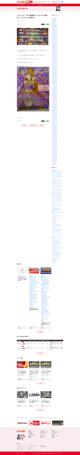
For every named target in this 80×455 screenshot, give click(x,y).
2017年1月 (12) (54, 162)
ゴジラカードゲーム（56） (56, 202)
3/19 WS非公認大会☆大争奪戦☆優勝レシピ (34, 401)
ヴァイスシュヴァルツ (20, 117)
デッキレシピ (51, 4)
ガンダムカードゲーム (32, 304)
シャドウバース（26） (55, 257)
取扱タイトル (23, 4)
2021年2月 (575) (54, 101)
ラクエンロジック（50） (55, 251)
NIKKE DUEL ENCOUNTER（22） (57, 209)
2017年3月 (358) (54, 160)
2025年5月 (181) (54, 36)
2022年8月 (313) (54, 78)
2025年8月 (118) (54, 33)
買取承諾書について (42, 435)
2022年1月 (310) (54, 87)
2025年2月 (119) (54, 40)
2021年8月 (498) (54, 93)
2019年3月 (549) (54, 130)
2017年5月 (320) (54, 157)
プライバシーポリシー (55, 435)
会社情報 (18, 453)
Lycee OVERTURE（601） (56, 224)
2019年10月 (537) (54, 121)
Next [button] (64, 423)
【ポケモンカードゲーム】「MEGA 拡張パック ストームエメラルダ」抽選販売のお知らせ (22, 278)
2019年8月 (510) (54, 123)
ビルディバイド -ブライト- (44, 318)
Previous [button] (15, 423)
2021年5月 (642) (54, 97)
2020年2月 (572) (54, 116)
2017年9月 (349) (54, 152)
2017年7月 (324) (54, 155)
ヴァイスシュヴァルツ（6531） (56, 175)
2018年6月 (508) (54, 141)
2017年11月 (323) (54, 150)
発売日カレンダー (42, 437)
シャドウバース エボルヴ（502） (57, 183)
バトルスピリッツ (36, 282)
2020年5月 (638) (54, 112)
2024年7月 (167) (54, 49)
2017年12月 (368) (54, 149)
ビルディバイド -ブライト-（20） (57, 204)
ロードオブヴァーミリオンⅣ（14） (57, 247)
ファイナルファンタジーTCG (45, 321)
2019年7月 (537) (54, 125)
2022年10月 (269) (54, 75)
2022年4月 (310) (54, 83)
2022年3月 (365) (54, 84)
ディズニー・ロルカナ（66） (56, 197)
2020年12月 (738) (54, 103)
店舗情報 (57, 4)
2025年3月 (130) (54, 39)
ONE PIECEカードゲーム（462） (57, 192)
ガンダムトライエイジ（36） (56, 239)
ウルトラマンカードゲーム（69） (57, 194)
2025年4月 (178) (54, 38)
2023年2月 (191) (54, 70)
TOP (18, 417)
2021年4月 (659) (54, 98)
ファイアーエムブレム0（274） (56, 230)
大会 (28, 4)
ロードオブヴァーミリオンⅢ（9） (57, 248)
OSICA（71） (54, 227)
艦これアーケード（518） (56, 244)
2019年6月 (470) (54, 126)
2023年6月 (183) (54, 65)
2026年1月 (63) (54, 26)
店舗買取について (42, 433)
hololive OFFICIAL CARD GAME (33, 297)
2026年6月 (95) (54, 20)
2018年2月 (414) (54, 146)
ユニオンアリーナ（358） (56, 199)
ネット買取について (42, 434)
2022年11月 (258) (54, 74)
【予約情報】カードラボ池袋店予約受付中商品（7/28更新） (45, 324)
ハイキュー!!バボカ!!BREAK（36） (57, 198)
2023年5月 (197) (54, 67)
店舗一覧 (22, 417)
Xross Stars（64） (54, 220)
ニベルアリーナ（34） (55, 210)
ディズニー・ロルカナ (32, 300)
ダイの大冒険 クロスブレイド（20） (57, 243)
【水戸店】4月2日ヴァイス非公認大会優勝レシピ (22, 401)
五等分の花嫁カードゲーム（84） (57, 182)
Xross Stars (31, 305)
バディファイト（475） (55, 231)
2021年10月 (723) (54, 91)
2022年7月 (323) (54, 79)
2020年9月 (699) (54, 107)
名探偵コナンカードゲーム (33, 287)
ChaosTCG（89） (54, 249)
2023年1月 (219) (54, 72)
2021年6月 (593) (54, 96)
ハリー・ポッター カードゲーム (45, 313)
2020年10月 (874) (54, 106)
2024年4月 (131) (54, 53)
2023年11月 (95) (54, 59)
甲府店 (30, 378)
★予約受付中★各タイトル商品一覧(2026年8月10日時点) (34, 309)
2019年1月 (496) (54, 132)
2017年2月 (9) (54, 161)
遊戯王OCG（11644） (55, 170)
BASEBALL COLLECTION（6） (56, 254)
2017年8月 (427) (54, 154)
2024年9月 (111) (54, 46)
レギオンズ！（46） (55, 261)
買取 (46, 4)
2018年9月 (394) (54, 137)
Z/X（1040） (54, 221)
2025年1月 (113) (54, 41)
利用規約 (53, 437)
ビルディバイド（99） (55, 203)
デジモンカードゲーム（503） (56, 201)
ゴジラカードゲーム (32, 307)
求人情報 (53, 430)
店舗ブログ (31, 417)
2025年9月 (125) (54, 31)
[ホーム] (18, 5)
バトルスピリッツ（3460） (56, 188)
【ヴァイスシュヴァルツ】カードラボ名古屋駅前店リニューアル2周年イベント (22, 372)
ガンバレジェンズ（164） (56, 241)
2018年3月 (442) (54, 145)
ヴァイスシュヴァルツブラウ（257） (57, 176)
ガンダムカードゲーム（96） (56, 193)
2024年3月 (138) (54, 54)
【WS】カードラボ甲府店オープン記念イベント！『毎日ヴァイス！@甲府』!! (46, 372)
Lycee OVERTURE (43, 301)
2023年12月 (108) (54, 58)
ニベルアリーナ (47, 312)
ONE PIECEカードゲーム (33, 286)
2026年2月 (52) (54, 25)
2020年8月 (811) (54, 108)
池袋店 (42, 327)
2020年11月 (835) (54, 104)
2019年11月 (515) (54, 120)
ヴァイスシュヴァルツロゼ (33, 295)
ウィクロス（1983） (55, 214)
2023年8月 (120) (54, 63)
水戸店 (19, 327)
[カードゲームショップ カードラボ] (21, 2)
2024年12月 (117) (54, 43)
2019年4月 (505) (54, 128)
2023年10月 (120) (54, 60)
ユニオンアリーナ (32, 288)
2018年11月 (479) (54, 135)
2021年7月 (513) (54, 94)
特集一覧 (53, 434)
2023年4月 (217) (54, 68)
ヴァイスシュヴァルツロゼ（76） (57, 177)
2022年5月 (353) (54, 82)
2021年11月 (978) (54, 89)
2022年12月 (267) (54, 73)
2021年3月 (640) (54, 99)
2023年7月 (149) (54, 64)
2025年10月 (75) (54, 30)
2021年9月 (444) (54, 92)
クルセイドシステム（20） (56, 252)
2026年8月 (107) (54, 17)
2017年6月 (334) (54, 156)
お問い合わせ (23, 453)
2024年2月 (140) (54, 55)
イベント (32, 4)
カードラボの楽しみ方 (39, 4)
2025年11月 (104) (54, 29)
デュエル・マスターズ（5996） (56, 172)
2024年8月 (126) (54, 48)
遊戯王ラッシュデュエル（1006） (57, 171)
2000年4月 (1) (54, 164)
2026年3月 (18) (54, 24)
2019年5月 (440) (54, 127)
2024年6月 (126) (54, 50)
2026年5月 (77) (54, 21)
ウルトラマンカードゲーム (33, 299)
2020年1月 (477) (54, 117)
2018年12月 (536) (54, 133)
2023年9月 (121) (54, 62)
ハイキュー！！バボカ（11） (56, 256)
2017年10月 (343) (54, 151)
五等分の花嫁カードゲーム (44, 284)
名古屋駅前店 (19, 378)
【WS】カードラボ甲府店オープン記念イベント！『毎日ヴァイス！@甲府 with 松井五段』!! (34, 372)
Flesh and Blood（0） (55, 208)
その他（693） (54, 262)
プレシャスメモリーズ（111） (56, 226)
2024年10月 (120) (54, 45)
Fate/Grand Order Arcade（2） (56, 253)
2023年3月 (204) (54, 69)
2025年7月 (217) (54, 34)
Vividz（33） (54, 222)
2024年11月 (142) (54, 44)
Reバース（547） (54, 179)
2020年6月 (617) (54, 111)
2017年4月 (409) (54, 159)
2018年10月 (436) (54, 136)
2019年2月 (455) (54, 131)
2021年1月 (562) (54, 102)
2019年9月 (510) (54, 122)
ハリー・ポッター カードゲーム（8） (57, 225)
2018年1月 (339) (54, 147)
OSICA (42, 320)
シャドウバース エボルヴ (44, 287)
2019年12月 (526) (54, 118)
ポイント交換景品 (54, 433)
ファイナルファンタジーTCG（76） (57, 229)
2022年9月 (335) (54, 77)
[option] (22, 423)
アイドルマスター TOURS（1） (56, 242)
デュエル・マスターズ (32, 278)
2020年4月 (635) (54, 113)
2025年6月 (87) (54, 35)
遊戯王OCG (31, 275)
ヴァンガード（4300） (55, 185)
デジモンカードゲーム (44, 295)
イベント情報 (30, 433)
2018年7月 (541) (54, 140)
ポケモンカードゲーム (20, 275)
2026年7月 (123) (54, 19)
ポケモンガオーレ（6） (55, 258)
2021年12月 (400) (54, 88)
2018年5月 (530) (54, 142)
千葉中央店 (31, 327)
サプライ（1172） (54, 246)
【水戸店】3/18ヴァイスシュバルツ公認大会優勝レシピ (45, 402)
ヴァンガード (31, 282)
